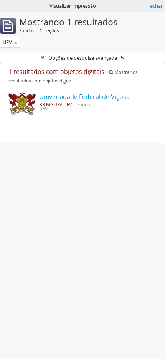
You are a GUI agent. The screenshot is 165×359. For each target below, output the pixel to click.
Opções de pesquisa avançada (82, 57)
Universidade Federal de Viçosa (84, 96)
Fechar (155, 5)
